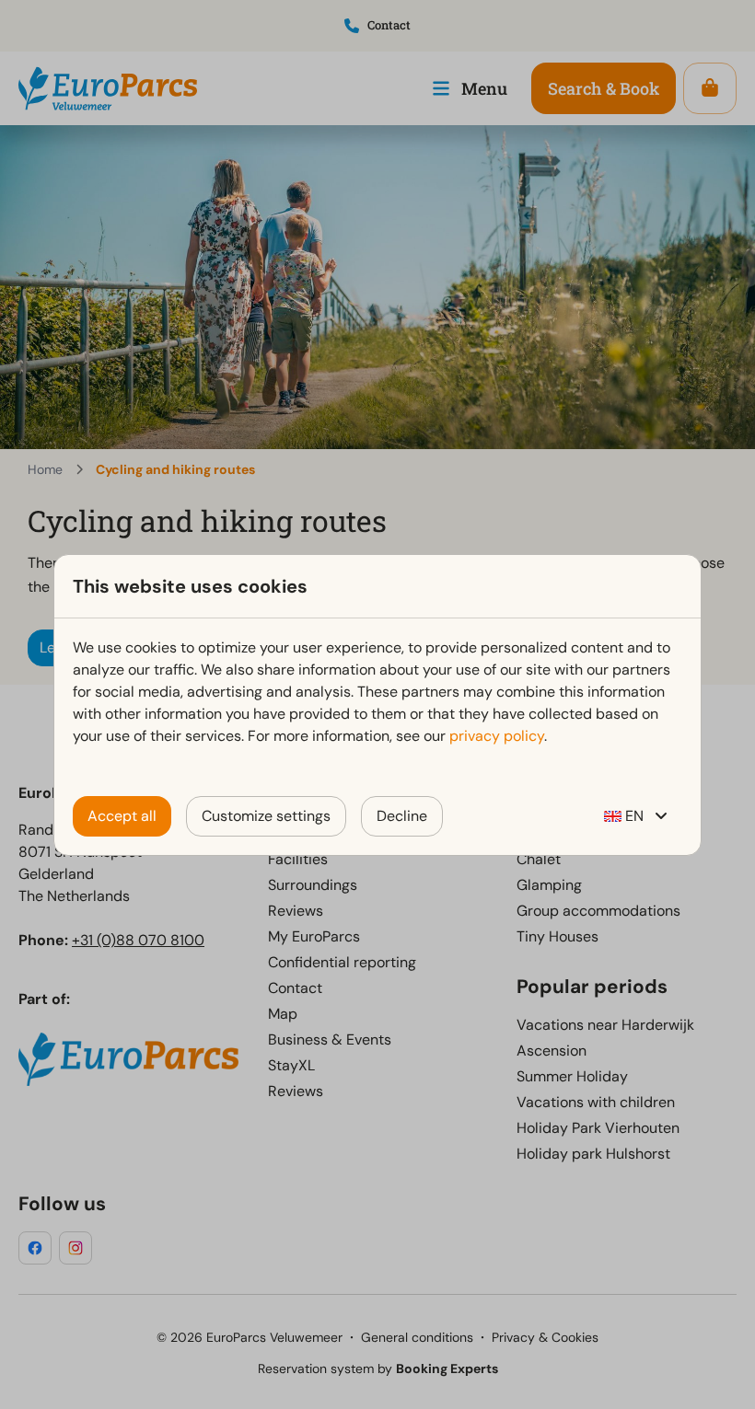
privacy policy (496, 735)
